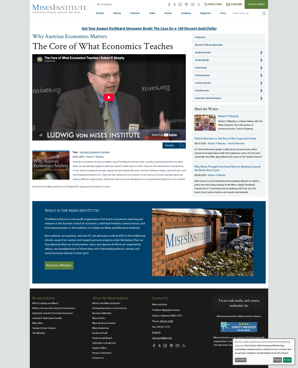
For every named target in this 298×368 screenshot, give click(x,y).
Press (223, 13)
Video (152, 13)
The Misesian (38, 333)
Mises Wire (37, 323)
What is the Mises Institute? (106, 303)
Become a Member (59, 265)
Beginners (205, 13)
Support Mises (256, 4)
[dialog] (264, 352)
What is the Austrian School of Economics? (53, 308)
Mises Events (98, 318)
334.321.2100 (166, 321)
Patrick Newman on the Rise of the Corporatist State (225, 138)
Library (117, 13)
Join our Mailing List (162, 338)
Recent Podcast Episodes (209, 45)
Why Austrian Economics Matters (69, 37)
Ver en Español (104, 4)
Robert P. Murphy (95, 157)
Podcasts (135, 13)
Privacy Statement (102, 353)
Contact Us (98, 358)
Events (168, 13)
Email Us (156, 332)
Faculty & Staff (99, 333)
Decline (277, 360)
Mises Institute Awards (103, 323)
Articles (100, 13)
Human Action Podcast (44, 328)
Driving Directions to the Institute (109, 308)
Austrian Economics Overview (95, 152)
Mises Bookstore (100, 328)
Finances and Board (102, 338)
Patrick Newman (236, 143)
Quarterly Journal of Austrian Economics (52, 313)
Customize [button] (241, 360)
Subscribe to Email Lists (104, 343)
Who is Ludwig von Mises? (45, 303)
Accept (287, 360)
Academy (186, 13)
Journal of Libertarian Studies (47, 318)
